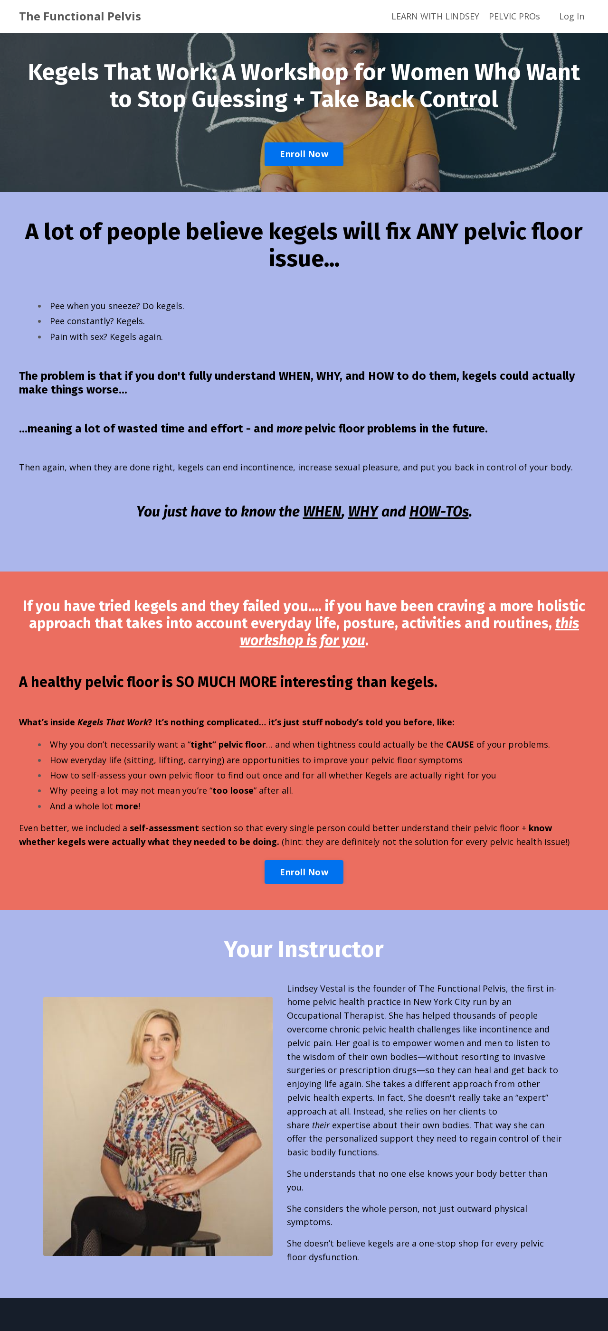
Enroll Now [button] (304, 153)
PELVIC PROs (514, 16)
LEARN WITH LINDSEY (435, 16)
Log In (571, 16)
